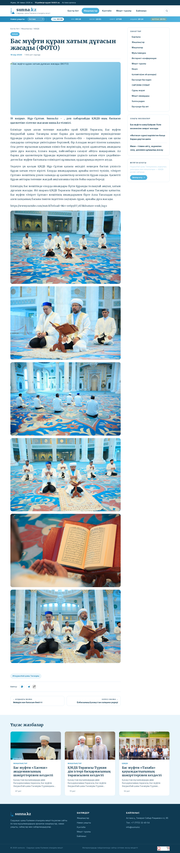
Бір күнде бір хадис (141, 80)
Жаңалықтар (90, 11)
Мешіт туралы (123, 11)
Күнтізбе (107, 11)
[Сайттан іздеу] (167, 11)
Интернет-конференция (144, 58)
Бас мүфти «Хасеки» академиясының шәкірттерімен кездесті (33, 771)
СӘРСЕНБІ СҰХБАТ (141, 85)
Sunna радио (138, 101)
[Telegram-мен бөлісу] (28, 686)
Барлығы (136, 37)
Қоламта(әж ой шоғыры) (144, 74)
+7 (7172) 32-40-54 (140, 822)
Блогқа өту (137, 177)
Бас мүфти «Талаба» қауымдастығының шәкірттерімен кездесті (142, 771)
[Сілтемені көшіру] (34, 686)
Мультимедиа (139, 53)
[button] (65, 88)
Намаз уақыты (84, 822)
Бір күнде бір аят (140, 106)
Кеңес (135, 69)
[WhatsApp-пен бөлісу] (22, 686)
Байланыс (141, 11)
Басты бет (73, 11)
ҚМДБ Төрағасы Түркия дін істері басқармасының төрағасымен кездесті (89, 771)
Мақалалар (137, 47)
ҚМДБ (36, 29)
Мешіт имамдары (140, 96)
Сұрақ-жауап (138, 90)
